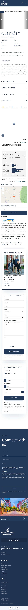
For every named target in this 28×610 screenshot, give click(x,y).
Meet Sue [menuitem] (3, 591)
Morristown (20, 243)
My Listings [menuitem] (3, 567)
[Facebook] (1, 554)
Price (5, 378)
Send (14, 488)
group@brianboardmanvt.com (12, 549)
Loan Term (7, 370)
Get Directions (14, 213)
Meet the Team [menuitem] (4, 582)
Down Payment (7, 383)
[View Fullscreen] (3, 193)
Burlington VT (5, 519)
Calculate (14, 397)
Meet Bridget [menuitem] (4, 586)
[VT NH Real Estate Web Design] (14, 600)
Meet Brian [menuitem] (3, 584)
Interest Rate (7, 389)
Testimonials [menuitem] (4, 593)
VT (10, 243)
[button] (2, 20)
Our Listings (7, 285)
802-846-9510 (9, 277)
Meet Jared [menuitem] (3, 587)
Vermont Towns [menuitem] (4, 569)
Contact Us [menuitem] (3, 575)
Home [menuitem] (2, 563)
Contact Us (6, 283)
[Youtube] (6, 554)
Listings (7, 243)
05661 (3, 244)
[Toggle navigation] (26, 2)
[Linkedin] (4, 554)
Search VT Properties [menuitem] (6, 565)
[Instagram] (9, 554)
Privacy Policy (12, 346)
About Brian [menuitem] (4, 573)
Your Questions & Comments (10, 320)
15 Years (13, 373)
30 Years (8, 373)
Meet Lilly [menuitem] (3, 589)
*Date (5, 309)
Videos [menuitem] (2, 571)
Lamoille (14, 243)
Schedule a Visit (18, 295)
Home (2, 243)
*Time (5, 315)
